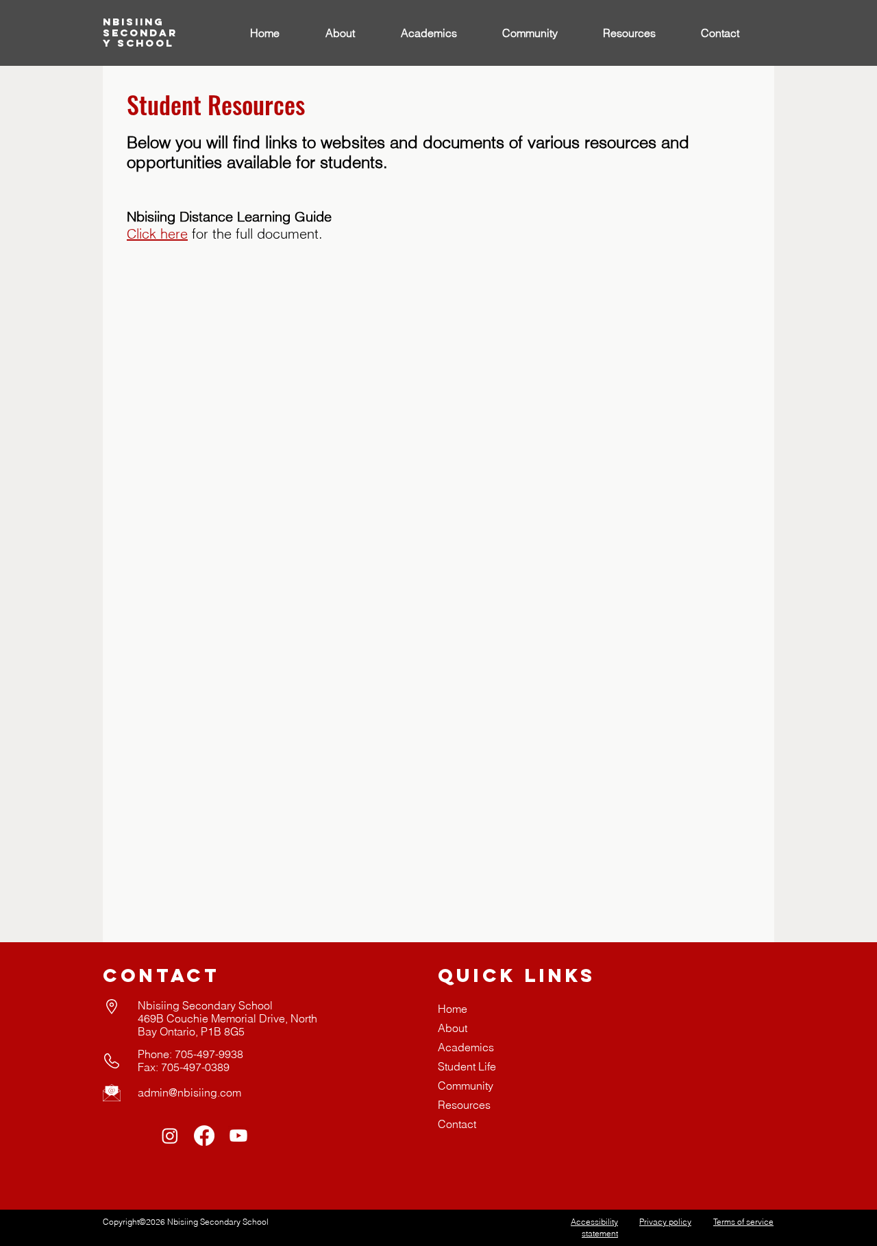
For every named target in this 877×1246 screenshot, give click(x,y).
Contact (457, 1124)
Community (465, 1085)
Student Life (467, 1066)
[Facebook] (204, 1135)
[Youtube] (238, 1135)
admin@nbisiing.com (189, 1092)
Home (452, 1009)
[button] (441, 33)
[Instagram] (170, 1135)
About (452, 1028)
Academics (466, 1047)
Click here (157, 233)
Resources (464, 1105)
